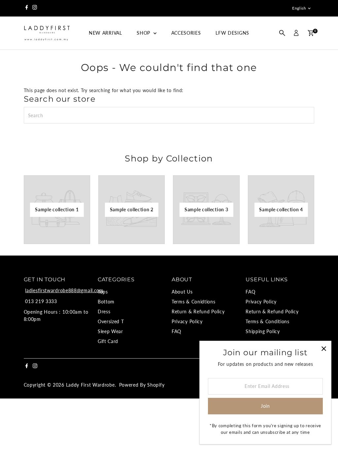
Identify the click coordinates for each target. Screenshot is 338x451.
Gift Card (108, 341)
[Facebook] (27, 8)
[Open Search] (282, 33)
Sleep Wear (110, 331)
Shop (144, 33)
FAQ (176, 331)
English (299, 8)
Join (265, 406)
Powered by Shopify (142, 385)
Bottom (106, 301)
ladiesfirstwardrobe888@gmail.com (64, 290)
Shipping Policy (263, 331)
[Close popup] (323, 348)
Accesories (186, 33)
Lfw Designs (232, 33)
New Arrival (105, 33)
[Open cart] (310, 33)
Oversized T (111, 321)
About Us (182, 292)
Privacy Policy (187, 321)
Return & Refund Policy (198, 311)
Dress (104, 311)
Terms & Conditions (267, 321)
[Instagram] (35, 8)
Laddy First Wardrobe (90, 385)
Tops (103, 292)
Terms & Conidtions (194, 301)
